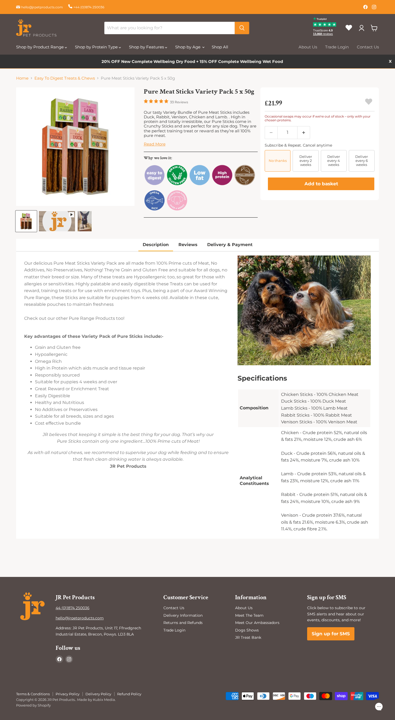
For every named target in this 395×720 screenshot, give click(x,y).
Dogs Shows (247, 630)
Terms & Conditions (33, 694)
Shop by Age (188, 46)
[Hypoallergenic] (245, 184)
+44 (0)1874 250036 (88, 7)
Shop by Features (147, 46)
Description (156, 244)
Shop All (220, 46)
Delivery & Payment (230, 244)
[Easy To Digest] (154, 184)
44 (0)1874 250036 (72, 607)
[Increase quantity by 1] (303, 132)
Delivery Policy (98, 694)
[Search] (242, 28)
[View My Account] (361, 28)
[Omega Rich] (154, 209)
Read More (155, 144)
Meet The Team (249, 615)
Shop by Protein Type (97, 46)
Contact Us (368, 46)
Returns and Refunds (183, 622)
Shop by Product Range (40, 46)
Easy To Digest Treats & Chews (64, 78)
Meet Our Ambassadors (257, 622)
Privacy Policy (68, 694)
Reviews (188, 244)
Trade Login (337, 46)
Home (22, 78)
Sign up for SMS (331, 633)
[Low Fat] (199, 184)
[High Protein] (222, 184)
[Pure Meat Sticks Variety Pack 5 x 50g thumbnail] (26, 221)
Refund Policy (129, 694)
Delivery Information (183, 615)
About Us (308, 46)
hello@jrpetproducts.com (42, 7)
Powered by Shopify (33, 705)
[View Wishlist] (351, 32)
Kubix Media (104, 699)
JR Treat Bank (248, 637)
